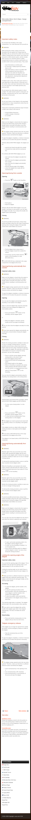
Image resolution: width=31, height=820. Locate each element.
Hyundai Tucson (7, 772)
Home (3, 2)
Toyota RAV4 (6, 792)
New (8, 2)
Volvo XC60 (6, 795)
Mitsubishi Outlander (8, 782)
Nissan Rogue (6, 785)
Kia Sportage (6, 777)
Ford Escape (6, 767)
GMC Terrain (6, 769)
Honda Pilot (4, 800)
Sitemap (18, 2)
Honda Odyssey (7, 797)
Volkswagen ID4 (5, 802)
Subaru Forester (7, 787)
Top (13, 2)
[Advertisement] (15, 31)
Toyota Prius (5, 804)
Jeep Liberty (6, 775)
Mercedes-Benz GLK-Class (7, 23)
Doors (6, 711)
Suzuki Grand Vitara (8, 790)
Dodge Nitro (6, 764)
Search (24, 2)
